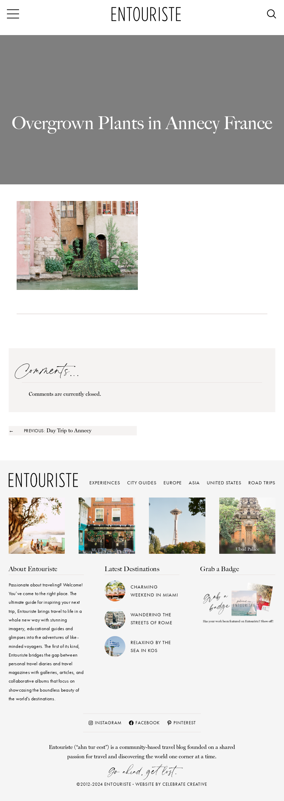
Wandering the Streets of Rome (151, 618)
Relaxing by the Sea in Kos (151, 646)
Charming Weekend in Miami (154, 591)
